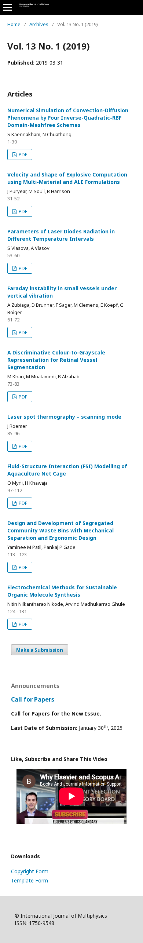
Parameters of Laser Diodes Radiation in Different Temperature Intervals (61, 235)
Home (14, 24)
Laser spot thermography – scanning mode (64, 416)
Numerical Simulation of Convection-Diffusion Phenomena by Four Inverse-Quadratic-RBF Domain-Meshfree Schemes (67, 117)
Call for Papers (32, 699)
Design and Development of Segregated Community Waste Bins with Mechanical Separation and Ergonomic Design (60, 530)
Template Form (29, 880)
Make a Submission (39, 650)
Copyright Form (29, 871)
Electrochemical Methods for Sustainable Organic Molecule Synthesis (62, 591)
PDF (22, 154)
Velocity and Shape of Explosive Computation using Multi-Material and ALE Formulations (67, 178)
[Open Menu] (7, 7)
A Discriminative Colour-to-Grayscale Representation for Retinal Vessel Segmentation (56, 360)
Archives (38, 24)
